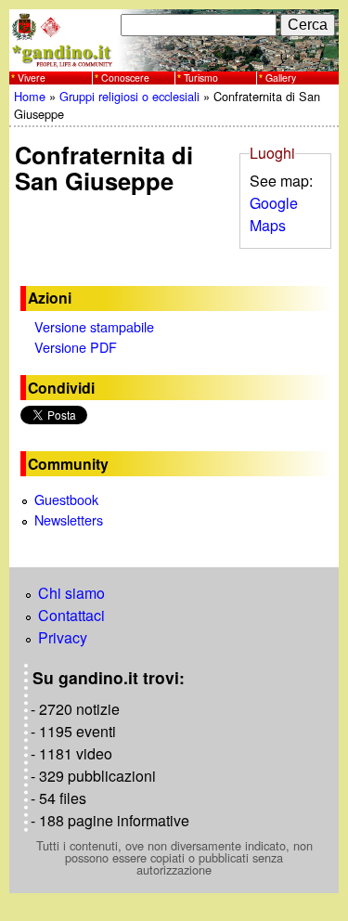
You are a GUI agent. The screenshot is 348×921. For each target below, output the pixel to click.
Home (29, 96)
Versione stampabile (94, 326)
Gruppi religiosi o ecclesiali (129, 96)
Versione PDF (75, 347)
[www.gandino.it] (174, 60)
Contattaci (71, 615)
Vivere (31, 77)
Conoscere (125, 77)
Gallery (280, 77)
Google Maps (274, 214)
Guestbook (66, 499)
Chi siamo (71, 592)
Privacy (62, 637)
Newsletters (68, 519)
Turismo (201, 77)
